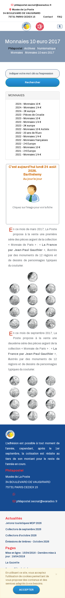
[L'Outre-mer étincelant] (32, 403)
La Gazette (12, 562)
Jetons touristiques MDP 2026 (23, 523)
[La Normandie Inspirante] (32, 311)
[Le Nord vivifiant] (50, 391)
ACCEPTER (26, 589)
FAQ (59, 17)
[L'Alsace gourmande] (50, 379)
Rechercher (32, 82)
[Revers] (32, 275)
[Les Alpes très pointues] (32, 391)
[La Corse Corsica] (32, 299)
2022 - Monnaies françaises (32, 140)
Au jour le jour (32, 178)
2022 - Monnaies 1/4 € (28, 136)
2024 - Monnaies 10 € (28, 104)
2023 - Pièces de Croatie (30, 114)
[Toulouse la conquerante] (50, 414)
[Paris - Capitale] (14, 287)
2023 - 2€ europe (25, 125)
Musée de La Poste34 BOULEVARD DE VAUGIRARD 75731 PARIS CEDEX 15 (21, 13)
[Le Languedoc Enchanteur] (50, 322)
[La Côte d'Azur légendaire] (14, 414)
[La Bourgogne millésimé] (14, 391)
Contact (48, 17)
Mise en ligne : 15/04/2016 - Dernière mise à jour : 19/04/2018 (30, 554)
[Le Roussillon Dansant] (32, 322)
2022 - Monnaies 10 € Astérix (32, 129)
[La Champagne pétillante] (32, 287)
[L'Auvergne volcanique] (50, 287)
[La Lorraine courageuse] (32, 379)
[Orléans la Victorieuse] (50, 299)
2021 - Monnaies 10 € (28, 147)
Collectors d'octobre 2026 (20, 535)
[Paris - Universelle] (14, 379)
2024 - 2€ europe (25, 111)
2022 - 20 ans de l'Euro (29, 133)
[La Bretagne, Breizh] (14, 403)
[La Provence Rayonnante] (14, 311)
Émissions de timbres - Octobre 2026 (27, 541)
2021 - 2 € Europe (26, 151)
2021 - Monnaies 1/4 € (28, 154)
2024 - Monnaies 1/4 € (28, 107)
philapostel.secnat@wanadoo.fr (32, 5)
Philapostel (15, 48)
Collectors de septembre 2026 (23, 529)
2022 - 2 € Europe (26, 143)
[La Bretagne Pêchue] (50, 311)
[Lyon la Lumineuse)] (14, 299)
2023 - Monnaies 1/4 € (28, 122)
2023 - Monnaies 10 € (28, 118)
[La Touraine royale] (50, 403)
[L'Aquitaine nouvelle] (32, 414)
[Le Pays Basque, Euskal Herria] (14, 322)
